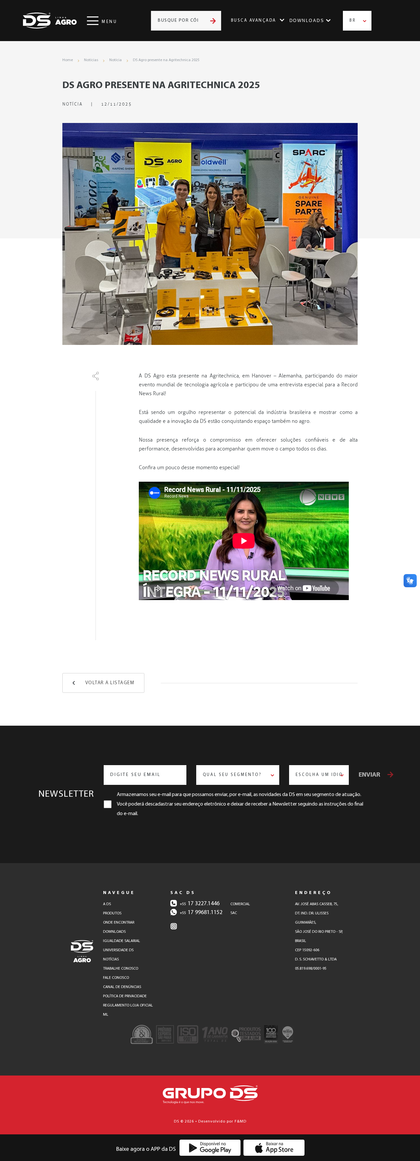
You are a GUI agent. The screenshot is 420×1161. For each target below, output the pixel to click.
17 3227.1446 (200, 904)
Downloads (307, 20)
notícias (111, 959)
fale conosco (116, 978)
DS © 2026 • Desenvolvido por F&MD (210, 1122)
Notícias (91, 60)
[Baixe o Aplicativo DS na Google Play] (210, 1147)
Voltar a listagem (110, 683)
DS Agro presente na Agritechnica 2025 (166, 60)
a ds (107, 904)
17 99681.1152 (201, 913)
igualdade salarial (121, 941)
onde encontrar (118, 923)
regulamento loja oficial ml (128, 1010)
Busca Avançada (253, 20)
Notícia (115, 60)
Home (67, 60)
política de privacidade (125, 996)
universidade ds (118, 950)
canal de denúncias (122, 987)
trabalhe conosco (120, 969)
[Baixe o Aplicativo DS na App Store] (274, 1147)
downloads (114, 932)
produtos (112, 913)
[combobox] (357, 21)
